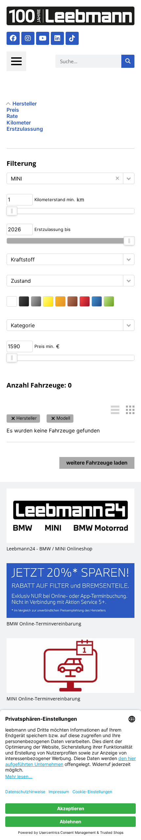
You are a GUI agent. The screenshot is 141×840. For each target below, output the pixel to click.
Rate (12, 116)
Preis (13, 110)
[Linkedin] (57, 38)
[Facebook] (13, 38)
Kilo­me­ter (19, 123)
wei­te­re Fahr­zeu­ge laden (97, 462)
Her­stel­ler (24, 104)
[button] (128, 178)
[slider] (11, 211)
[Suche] (127, 61)
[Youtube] (42, 38)
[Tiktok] (72, 38)
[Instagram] (27, 38)
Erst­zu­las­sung (25, 129)
